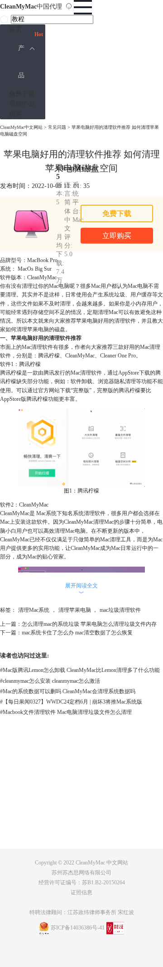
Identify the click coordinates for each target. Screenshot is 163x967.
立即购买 (116, 235)
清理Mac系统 (33, 610)
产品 (21, 62)
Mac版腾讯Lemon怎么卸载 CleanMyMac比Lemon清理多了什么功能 (80, 670)
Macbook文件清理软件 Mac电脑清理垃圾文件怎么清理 (66, 712)
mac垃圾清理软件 (120, 610)
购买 (15, 114)
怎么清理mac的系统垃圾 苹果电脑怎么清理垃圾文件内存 (89, 624)
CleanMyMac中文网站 (21, 127)
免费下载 (21, 93)
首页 (15, 29)
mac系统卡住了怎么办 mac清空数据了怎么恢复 (77, 632)
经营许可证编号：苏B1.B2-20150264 (81, 882)
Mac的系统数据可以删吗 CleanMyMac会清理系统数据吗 (67, 691)
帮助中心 (21, 103)
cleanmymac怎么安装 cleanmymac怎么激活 (50, 681)
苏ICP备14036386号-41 (78, 928)
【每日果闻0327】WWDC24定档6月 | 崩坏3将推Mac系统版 (71, 701)
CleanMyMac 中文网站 (102, 862)
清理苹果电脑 (74, 610)
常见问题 (57, 127)
